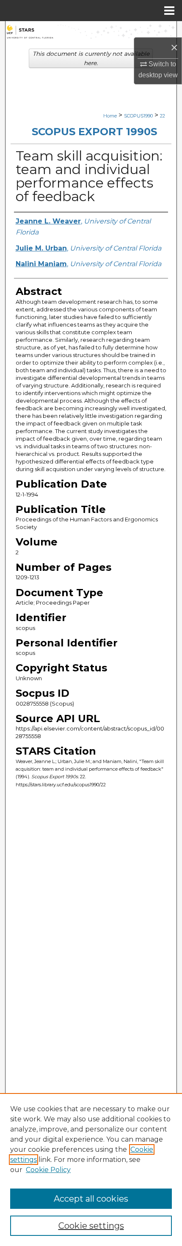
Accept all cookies (91, 1199)
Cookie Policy (48, 1170)
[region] (91, 1169)
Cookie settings (91, 1226)
